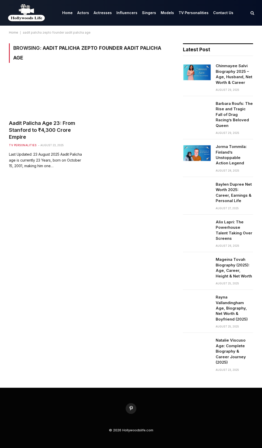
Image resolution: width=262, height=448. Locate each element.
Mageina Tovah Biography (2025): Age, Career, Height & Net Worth (234, 267)
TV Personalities (194, 13)
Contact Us (223, 13)
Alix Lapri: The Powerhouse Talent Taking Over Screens (234, 230)
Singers (149, 13)
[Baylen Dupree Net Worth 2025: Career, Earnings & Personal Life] (197, 191)
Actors (83, 13)
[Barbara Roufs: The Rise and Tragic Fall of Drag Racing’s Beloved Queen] (197, 110)
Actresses (103, 13)
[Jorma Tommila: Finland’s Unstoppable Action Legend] (197, 153)
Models (167, 13)
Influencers (126, 13)
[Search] (251, 13)
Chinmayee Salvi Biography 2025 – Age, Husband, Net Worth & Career (234, 74)
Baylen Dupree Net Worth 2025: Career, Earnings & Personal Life (234, 192)
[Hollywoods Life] (27, 13)
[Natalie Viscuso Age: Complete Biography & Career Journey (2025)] (197, 346)
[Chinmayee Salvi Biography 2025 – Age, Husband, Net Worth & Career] (197, 72)
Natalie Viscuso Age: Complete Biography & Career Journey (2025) (231, 351)
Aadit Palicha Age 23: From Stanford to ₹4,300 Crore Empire (42, 130)
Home (67, 13)
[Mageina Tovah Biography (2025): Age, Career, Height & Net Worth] (197, 266)
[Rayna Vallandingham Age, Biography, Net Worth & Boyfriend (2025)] (197, 303)
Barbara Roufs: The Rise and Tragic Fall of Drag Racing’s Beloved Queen (234, 114)
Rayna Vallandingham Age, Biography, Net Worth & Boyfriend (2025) (232, 308)
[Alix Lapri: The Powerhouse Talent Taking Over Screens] (197, 228)
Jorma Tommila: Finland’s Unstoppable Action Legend (231, 154)
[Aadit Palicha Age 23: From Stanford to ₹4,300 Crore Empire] (46, 94)
